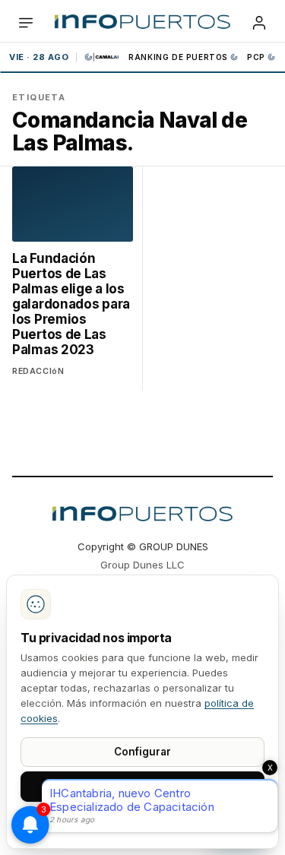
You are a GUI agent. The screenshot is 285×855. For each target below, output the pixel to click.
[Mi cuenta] (259, 23)
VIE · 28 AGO (38, 57)
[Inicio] (142, 22)
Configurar (142, 752)
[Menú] (26, 23)
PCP (256, 57)
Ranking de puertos (178, 57)
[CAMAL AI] (102, 57)
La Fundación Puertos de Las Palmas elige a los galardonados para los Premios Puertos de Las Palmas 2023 (71, 304)
